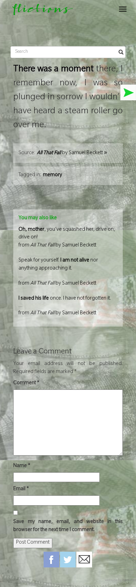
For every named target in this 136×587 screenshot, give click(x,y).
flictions (39, 11)
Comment (26, 383)
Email (21, 489)
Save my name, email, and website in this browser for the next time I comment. (68, 526)
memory (52, 175)
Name (21, 466)
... (58, 272)
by (72, 153)
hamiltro (129, 580)
